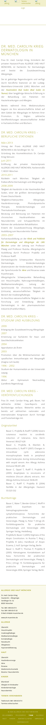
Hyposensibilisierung (8, 648)
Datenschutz (22, 722)
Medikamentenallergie (9, 636)
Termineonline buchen (26, 2)
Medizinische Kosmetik (9, 669)
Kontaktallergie (6, 639)
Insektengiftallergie (8, 633)
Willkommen (7, 715)
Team (31, 715)
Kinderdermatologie (8, 688)
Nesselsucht (5, 642)
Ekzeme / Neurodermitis (10, 672)
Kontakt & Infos (25, 719)
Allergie (40, 715)
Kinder (12, 719)
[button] (2, 20)
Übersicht (4, 627)
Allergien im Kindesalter (9, 685)
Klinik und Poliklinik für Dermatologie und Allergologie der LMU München (23, 242)
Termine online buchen (9, 703)
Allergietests (5, 645)
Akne (24, 270)
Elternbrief (5, 682)
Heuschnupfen (6, 630)
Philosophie (21, 715)
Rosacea (4, 666)
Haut (4, 719)
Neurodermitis (6, 690)
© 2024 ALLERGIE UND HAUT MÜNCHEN (23, 712)
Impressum (39, 719)
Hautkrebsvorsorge (8, 660)
